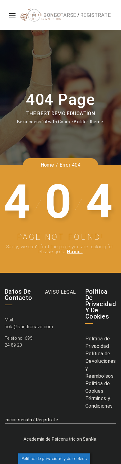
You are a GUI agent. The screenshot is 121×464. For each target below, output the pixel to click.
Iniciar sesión (18, 419)
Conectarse (59, 15)
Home (47, 165)
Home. (75, 251)
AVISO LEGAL (60, 292)
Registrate (95, 15)
